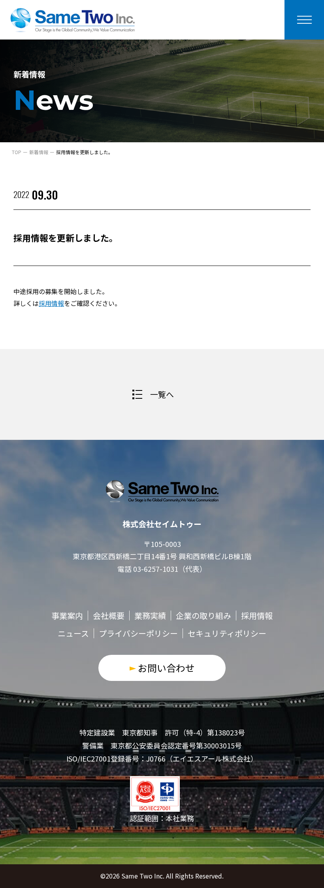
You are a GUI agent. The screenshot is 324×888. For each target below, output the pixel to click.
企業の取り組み (203, 615)
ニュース (73, 633)
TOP (16, 152)
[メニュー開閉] (304, 20)
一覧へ (162, 394)
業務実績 (150, 615)
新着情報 (38, 152)
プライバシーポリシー (138, 633)
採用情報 (51, 303)
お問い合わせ (166, 668)
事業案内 (67, 615)
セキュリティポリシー (227, 633)
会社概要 (108, 615)
